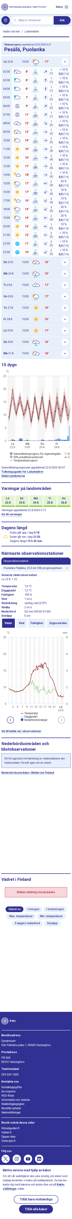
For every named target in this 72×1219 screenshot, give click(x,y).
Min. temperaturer (51, 916)
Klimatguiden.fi (10, 1128)
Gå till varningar (11, 514)
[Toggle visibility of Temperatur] (29, 713)
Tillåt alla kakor (36, 1209)
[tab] (8, 623)
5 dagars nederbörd (27, 923)
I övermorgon (55, 909)
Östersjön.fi (8, 1141)
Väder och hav (11, 31)
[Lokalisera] (5, 20)
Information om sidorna (15, 1099)
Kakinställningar (11, 1112)
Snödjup (52, 923)
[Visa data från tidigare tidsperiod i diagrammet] (10, 720)
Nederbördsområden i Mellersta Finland (27, 772)
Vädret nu (14, 909)
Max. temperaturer (21, 916)
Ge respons (8, 1091)
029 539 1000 (10, 1074)
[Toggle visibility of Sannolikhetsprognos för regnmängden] (35, 454)
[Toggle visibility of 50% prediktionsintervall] (26, 457)
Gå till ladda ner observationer (21, 731)
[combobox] (35, 20)
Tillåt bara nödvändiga (36, 1199)
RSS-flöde (7, 1095)
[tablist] (36, 623)
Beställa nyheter (11, 1108)
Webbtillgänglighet (12, 1104)
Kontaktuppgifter (11, 1087)
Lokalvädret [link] (31, 31)
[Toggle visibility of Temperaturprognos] (23, 460)
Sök (62, 20)
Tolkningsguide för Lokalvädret (22, 471)
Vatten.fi (6, 1132)
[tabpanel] (36, 676)
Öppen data (8, 1136)
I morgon (33, 909)
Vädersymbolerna (13, 476)
